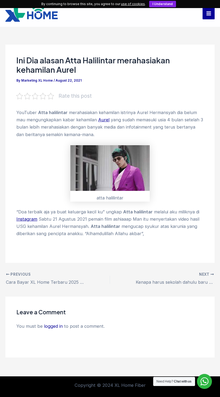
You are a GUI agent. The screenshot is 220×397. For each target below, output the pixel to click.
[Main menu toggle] (209, 14)
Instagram (26, 219)
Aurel (103, 119)
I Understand (162, 4)
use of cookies (133, 4)
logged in (53, 326)
